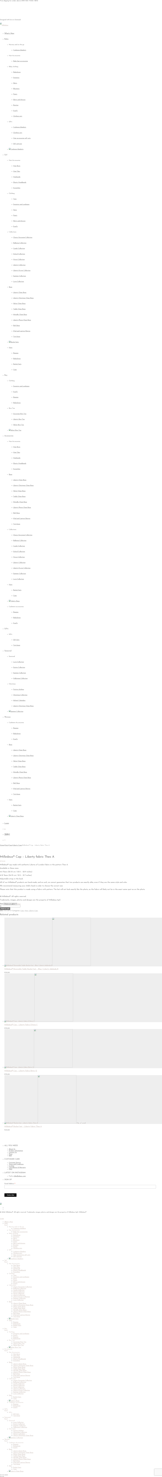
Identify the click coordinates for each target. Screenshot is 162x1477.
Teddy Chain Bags (19, 309)
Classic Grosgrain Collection (22, 237)
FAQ (10, 1169)
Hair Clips (16, 171)
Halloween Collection (20, 678)
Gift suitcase (17, 144)
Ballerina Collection (19, 243)
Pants (15, 94)
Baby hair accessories (20, 61)
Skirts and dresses (19, 100)
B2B (10, 1156)
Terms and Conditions (16, 1164)
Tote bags (16, 336)
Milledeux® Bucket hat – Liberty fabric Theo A (23, 1126)
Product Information (16, 1151)
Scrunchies (16, 188)
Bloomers (16, 89)
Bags (10, 287)
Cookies (11, 1166)
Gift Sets (16, 640)
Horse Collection (19, 259)
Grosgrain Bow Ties (19, 414)
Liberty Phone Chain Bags (22, 320)
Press (10, 1154)
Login (6, 823)
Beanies (15, 353)
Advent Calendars (19, 700)
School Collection (19, 254)
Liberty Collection (19, 265)
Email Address (9, 1184)
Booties (15, 105)
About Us (12, 1149)
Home (2, 845)
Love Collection (18, 281)
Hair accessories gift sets (22, 138)
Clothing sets (17, 116)
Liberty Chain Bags (19, 292)
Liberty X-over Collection (21, 270)
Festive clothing (18, 689)
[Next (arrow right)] (3, 1476)
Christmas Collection (20, 695)
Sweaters (16, 78)
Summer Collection (19, 276)
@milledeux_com (20, 1176)
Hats (10, 347)
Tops (15, 199)
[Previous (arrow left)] (1, 1476)
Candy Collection (19, 248)
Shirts (15, 83)
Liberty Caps (17, 845)
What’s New (9, 33)
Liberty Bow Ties (19, 419)
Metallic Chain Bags (20, 314)
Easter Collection (19, 667)
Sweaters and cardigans (21, 204)
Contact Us (13, 1152)
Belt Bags (16, 325)
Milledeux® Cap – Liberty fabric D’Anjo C (21, 1025)
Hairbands (16, 177)
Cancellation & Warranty (17, 1167)
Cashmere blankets (19, 50)
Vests (15, 210)
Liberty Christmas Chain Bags (23, 298)
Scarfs (15, 111)
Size (1, 904)
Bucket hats (17, 364)
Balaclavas (17, 72)
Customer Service (15, 1162)
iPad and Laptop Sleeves (21, 331)
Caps (15, 369)
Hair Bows (16, 166)
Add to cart (5, 908)
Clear (19, 904)
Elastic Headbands (19, 182)
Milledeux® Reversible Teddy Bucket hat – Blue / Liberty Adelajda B (31, 969)
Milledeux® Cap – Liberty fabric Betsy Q (20, 1071)
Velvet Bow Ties (18, 425)
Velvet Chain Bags (19, 303)
